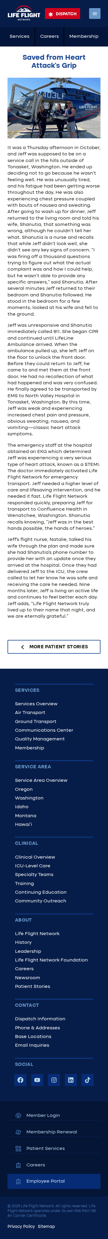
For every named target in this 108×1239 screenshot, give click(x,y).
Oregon (24, 789)
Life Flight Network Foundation (51, 960)
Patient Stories (32, 986)
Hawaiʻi (23, 824)
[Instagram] (54, 1080)
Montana (25, 816)
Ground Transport (35, 721)
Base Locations (33, 1036)
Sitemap (46, 1227)
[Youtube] (37, 1080)
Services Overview (36, 704)
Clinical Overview (35, 857)
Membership (83, 36)
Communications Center (44, 730)
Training (24, 883)
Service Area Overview (41, 780)
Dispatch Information (40, 1019)
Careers (49, 36)
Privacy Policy (21, 1227)
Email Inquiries (32, 1045)
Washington (29, 798)
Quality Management (40, 739)
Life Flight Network (37, 934)
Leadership (28, 951)
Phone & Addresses (37, 1028)
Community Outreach (40, 901)
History (23, 942)
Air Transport (30, 712)
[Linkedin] (71, 1080)
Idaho (21, 807)
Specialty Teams (34, 874)
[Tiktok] (88, 1080)
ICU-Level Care (32, 866)
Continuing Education (41, 892)
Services (19, 36)
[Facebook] (20, 1080)
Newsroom (27, 978)
